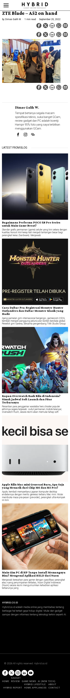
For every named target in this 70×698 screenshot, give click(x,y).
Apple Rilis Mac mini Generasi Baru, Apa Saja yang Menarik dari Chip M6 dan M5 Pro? (33, 486)
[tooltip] (38, 25)
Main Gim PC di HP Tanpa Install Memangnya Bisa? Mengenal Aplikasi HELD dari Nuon (34, 574)
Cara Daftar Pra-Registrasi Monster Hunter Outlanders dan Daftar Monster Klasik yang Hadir (32, 310)
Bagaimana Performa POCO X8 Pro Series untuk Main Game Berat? (31, 224)
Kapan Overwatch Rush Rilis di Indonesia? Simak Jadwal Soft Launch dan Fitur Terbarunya (31, 399)
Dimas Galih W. (13, 19)
